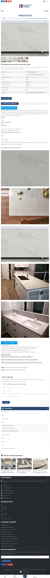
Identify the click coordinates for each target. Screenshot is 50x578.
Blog (2, 511)
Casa (5, 18)
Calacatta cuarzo (4, 524)
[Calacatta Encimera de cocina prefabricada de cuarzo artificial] (8, 463)
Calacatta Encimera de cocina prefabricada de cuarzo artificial (7, 471)
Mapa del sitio (4, 514)
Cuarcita (3, 438)
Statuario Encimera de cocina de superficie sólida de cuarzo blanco (40, 471)
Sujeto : (14, 384)
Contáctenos (5, 98)
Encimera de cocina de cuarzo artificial (9, 539)
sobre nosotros (4, 507)
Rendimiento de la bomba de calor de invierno (31, 362)
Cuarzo (9, 18)
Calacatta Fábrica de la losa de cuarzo (9, 543)
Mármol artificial (5, 418)
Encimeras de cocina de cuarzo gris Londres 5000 (17, 367)
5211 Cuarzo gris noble (33, 359)
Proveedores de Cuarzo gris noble (10, 362)
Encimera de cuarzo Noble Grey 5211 (11, 356)
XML (2, 516)
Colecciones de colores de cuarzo (8, 428)
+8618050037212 (7, 487)
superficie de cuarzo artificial (7, 546)
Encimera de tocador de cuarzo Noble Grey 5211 (13, 359)
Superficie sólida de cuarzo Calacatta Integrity (15, 369)
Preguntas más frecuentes (6, 532)
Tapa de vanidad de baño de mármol (9, 536)
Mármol (3, 415)
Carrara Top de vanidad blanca (7, 541)
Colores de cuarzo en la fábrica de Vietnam (10, 430)
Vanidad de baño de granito (7, 527)
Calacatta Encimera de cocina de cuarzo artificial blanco (24, 471)
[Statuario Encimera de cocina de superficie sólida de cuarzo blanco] (40, 463)
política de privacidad (5, 518)
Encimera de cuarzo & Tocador (18, 18)
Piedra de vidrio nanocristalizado (8, 448)
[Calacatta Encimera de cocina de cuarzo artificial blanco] (24, 463)
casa (2, 504)
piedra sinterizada (5, 411)
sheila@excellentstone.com (9, 493)
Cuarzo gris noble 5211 (28, 356)
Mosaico (3, 441)
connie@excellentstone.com (9, 490)
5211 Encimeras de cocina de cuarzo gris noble (16, 384)
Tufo (3, 445)
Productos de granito (6, 434)
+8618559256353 (7, 485)
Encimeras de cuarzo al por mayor (8, 529)
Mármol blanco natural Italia (7, 534)
